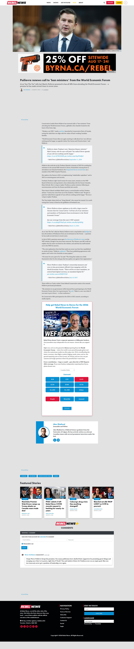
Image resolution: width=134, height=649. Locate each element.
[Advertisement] (67, 108)
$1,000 (52, 390)
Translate (98, 624)
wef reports (32, 476)
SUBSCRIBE (43, 537)
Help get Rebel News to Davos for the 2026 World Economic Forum (67, 306)
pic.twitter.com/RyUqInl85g (73, 222)
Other (81, 390)
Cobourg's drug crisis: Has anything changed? (79, 503)
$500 (67, 385)
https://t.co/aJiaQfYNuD (55, 222)
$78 (67, 379)
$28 (52, 379)
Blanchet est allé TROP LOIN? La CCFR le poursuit (103, 503)
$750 (81, 385)
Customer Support (65, 617)
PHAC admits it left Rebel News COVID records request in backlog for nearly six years (55, 506)
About (81, 3)
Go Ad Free (25, 119)
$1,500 (67, 390)
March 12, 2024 (74, 226)
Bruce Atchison (30, 555)
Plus (74, 3)
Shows (55, 3)
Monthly (67, 399)
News (49, 3)
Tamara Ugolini (73, 509)
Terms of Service (65, 612)
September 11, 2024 (76, 159)
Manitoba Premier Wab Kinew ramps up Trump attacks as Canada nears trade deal (31, 506)
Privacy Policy (64, 609)
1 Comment (45, 89)
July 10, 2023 (73, 277)
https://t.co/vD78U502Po (55, 156)
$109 (81, 379)
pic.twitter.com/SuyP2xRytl (74, 156)
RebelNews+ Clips (25, 513)
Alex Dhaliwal (26, 89)
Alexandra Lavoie (98, 509)
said (72, 291)
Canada (56, 476)
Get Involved (65, 3)
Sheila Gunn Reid (50, 513)
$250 (52, 385)
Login (62, 626)
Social (62, 623)
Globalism (23, 476)
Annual (81, 399)
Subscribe (63, 615)
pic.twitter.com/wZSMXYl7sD (57, 274)
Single (52, 399)
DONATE (67, 408)
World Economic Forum (45, 476)
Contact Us (63, 620)
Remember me (29, 544)
